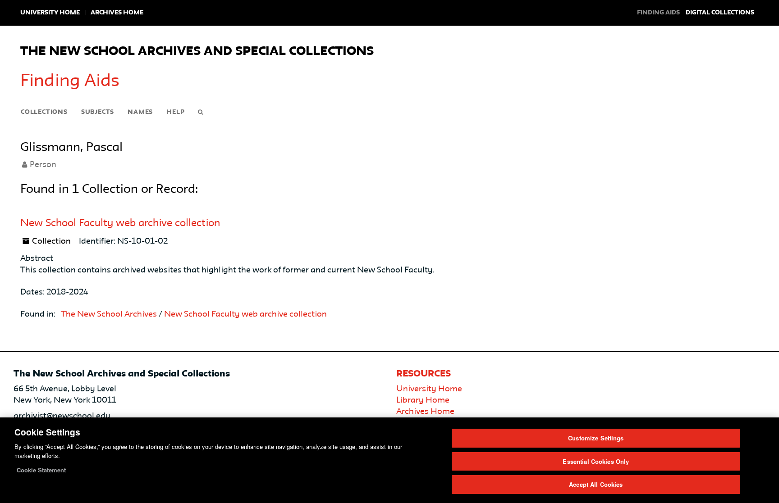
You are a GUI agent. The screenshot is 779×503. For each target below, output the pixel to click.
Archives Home (117, 12)
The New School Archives (109, 314)
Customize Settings (595, 438)
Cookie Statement (41, 470)
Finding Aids (69, 81)
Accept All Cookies (596, 484)
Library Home (422, 400)
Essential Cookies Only (596, 461)
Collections (44, 112)
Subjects (97, 112)
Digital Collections (720, 12)
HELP (175, 112)
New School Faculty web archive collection (120, 223)
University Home (50, 12)
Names (140, 112)
